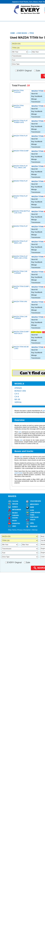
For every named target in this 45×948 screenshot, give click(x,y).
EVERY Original (24, 71)
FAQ (9, 530)
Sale (38, 71)
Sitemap (35, 530)
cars (19, 432)
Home (12, 33)
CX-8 (16, 396)
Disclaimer (27, 530)
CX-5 (16, 394)
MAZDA (24, 33)
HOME (20, 17)
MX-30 (17, 399)
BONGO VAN (20, 391)
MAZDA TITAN (37, 91)
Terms (14, 530)
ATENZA (18, 388)
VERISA (17, 402)
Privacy (19, 530)
